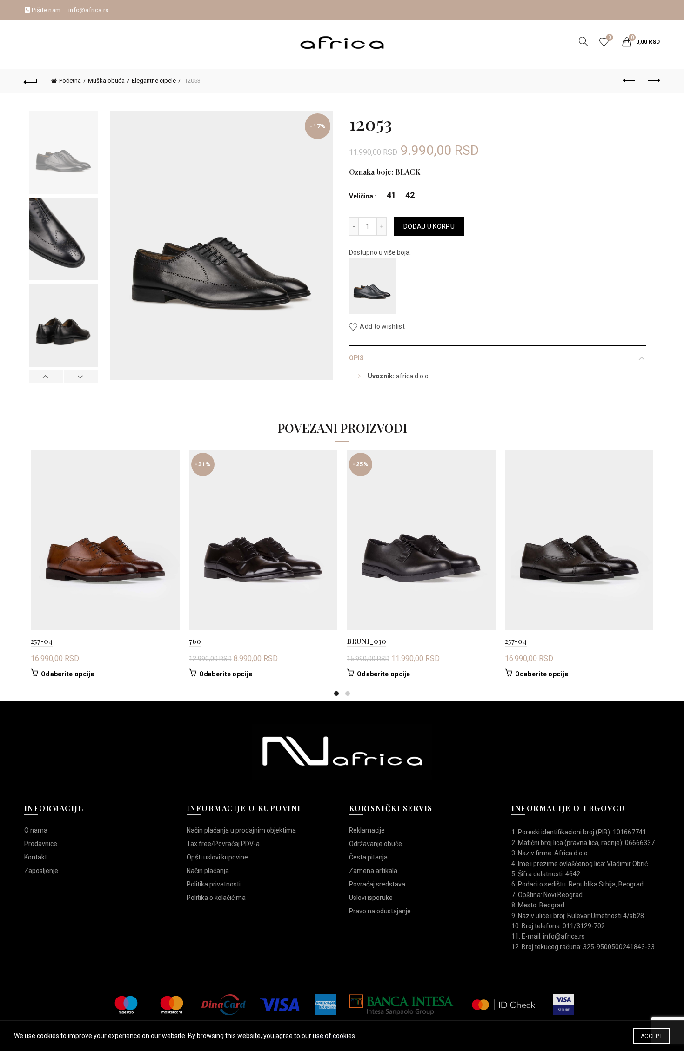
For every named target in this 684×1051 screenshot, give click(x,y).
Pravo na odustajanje (380, 911)
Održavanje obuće (375, 843)
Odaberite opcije (67, 674)
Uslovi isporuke (371, 897)
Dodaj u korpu (429, 226)
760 (195, 641)
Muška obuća (106, 80)
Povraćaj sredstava (377, 884)
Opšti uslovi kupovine (217, 857)
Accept (652, 1036)
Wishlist (609, 37)
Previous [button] (46, 376)
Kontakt (35, 857)
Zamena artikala (373, 870)
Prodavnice (40, 843)
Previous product (629, 81)
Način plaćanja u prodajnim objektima (241, 830)
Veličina (361, 196)
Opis (356, 358)
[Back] (31, 81)
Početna (70, 80)
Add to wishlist (382, 327)
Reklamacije (367, 830)
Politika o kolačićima (216, 897)
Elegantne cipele (154, 80)
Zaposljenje (41, 870)
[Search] (583, 41)
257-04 (42, 641)
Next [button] (81, 376)
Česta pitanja (368, 857)
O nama (35, 830)
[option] (63, 154)
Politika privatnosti (214, 884)
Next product (652, 81)
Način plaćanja (208, 870)
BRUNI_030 (366, 641)
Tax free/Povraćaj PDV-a (223, 843)
